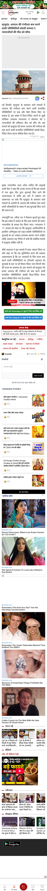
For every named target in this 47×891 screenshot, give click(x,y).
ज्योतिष (39, 339)
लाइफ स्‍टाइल (8, 343)
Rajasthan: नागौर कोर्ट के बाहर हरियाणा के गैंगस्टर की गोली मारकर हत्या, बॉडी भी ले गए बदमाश (22, 332)
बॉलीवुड (14, 18)
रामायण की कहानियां (10, 348)
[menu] (3, 12)
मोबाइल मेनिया (11, 813)
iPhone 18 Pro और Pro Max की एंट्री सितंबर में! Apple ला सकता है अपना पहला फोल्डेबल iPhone (26, 831)
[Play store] (38, 12)
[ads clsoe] (45, 877)
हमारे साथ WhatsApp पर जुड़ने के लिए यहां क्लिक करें (23, 311)
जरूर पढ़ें (9, 726)
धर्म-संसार (19, 343)
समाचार (4, 18)
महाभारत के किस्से (32, 343)
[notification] (43, 12)
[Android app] (12, 843)
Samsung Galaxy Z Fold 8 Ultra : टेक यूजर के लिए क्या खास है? (9, 831)
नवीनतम (9, 790)
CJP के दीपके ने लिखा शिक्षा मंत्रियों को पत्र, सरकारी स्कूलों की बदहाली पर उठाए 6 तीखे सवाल (26, 743)
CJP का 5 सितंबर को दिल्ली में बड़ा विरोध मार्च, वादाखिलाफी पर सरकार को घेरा (9, 743)
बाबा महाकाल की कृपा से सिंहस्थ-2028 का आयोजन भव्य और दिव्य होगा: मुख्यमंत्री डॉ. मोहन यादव (9, 807)
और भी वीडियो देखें (10, 754)
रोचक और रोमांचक (28, 348)
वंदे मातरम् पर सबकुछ (29, 18)
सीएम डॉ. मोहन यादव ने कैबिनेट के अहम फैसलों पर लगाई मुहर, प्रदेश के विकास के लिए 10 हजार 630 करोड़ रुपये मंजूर (26, 807)
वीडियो (8, 749)
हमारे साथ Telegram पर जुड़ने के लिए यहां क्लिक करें (23, 317)
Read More (12, 301)
